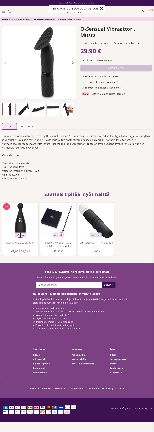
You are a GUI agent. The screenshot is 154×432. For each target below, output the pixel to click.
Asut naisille (78, 354)
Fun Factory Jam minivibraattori (96, 242)
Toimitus (34, 388)
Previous (5, 63)
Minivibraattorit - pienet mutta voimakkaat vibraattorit (33, 19)
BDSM (113, 354)
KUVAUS (9, 126)
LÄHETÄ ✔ (108, 284)
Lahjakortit (116, 372)
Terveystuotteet (119, 359)
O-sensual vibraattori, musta (70, 19)
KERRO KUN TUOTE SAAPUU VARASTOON (74, 8)
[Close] (101, 8)
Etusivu (5, 19)
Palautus (47, 388)
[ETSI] (9, 11)
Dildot (36, 354)
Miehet (114, 363)
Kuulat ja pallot (41, 363)
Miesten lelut (40, 372)
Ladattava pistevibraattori (20, 242)
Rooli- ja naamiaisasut (83, 363)
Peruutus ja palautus (113, 388)
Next (73, 63)
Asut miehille (79, 359)
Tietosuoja (93, 388)
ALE (6, 206)
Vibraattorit (39, 359)
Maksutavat (61, 388)
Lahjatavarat (117, 368)
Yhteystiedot (78, 388)
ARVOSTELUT (27, 126)
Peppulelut (39, 368)
